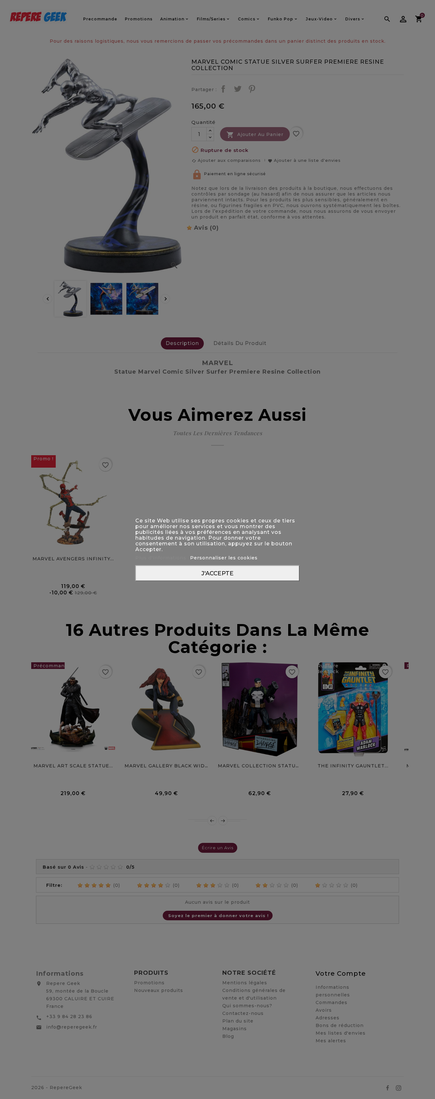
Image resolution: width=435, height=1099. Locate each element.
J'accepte (217, 573)
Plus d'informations (161, 558)
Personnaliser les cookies (224, 558)
